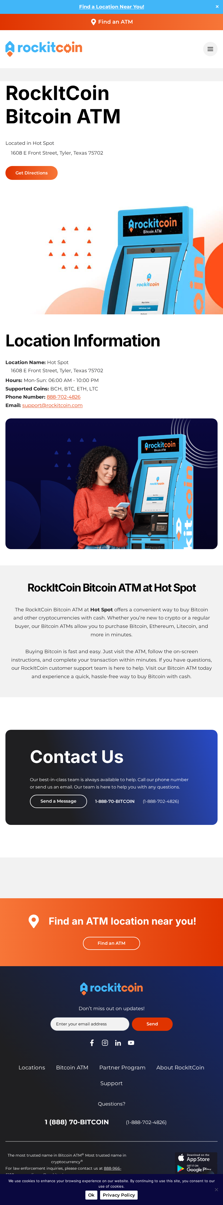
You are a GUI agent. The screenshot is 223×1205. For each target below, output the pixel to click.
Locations (31, 1067)
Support (111, 1083)
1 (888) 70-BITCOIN (77, 1122)
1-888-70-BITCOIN (115, 801)
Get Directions (33, 174)
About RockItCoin (180, 1067)
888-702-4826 (63, 397)
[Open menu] (210, 49)
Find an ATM (115, 21)
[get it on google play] (196, 1168)
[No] (216, 1189)
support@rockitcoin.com (52, 405)
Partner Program (122, 1067)
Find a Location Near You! (111, 7)
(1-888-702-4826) (146, 1122)
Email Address (81, 1024)
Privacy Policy (119, 1195)
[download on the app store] (196, 1157)
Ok (91, 1195)
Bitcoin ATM (72, 1067)
